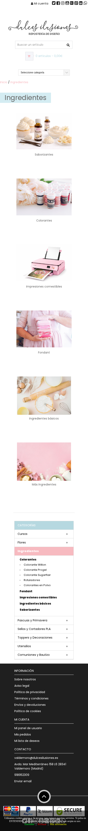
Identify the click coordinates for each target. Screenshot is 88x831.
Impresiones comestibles (38, 597)
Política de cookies (27, 711)
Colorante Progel (35, 570)
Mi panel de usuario (28, 728)
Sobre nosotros (25, 679)
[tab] (44, 534)
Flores (22, 542)
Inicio (3, 82)
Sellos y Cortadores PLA (34, 629)
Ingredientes (19, 82)
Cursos (22, 534)
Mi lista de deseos (26, 741)
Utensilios (24, 646)
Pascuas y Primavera (32, 620)
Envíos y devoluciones (30, 705)
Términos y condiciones (31, 698)
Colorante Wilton (35, 565)
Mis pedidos (22, 734)
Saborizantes (30, 610)
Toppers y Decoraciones (35, 637)
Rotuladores (32, 580)
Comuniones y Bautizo (34, 655)
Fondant (26, 591)
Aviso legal (21, 686)
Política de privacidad (29, 692)
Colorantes (28, 560)
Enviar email (23, 781)
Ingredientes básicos (35, 604)
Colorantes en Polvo (37, 585)
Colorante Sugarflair (37, 575)
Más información (58, 824)
